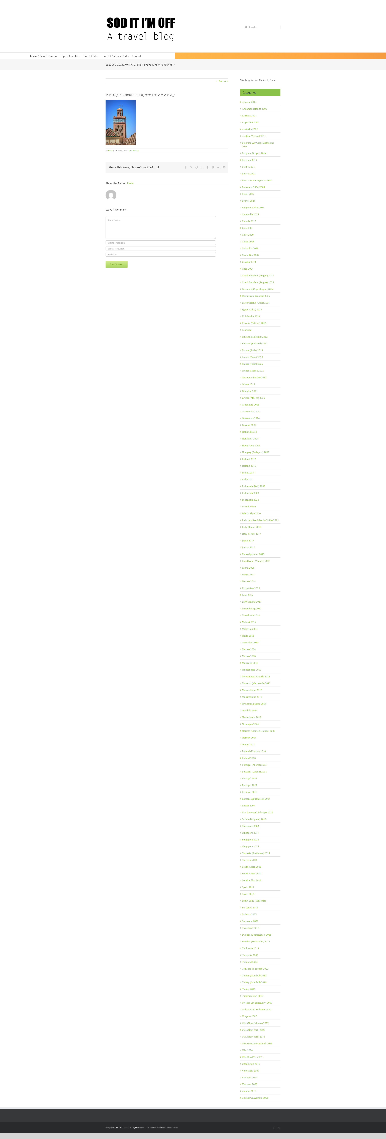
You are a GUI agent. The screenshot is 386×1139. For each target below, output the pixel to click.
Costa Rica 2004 (250, 255)
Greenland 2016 (250, 404)
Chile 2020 (248, 234)
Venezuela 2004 (250, 1070)
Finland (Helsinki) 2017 (255, 343)
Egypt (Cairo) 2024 (252, 309)
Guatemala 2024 (251, 418)
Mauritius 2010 (250, 642)
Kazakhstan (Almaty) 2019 (256, 561)
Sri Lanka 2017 (250, 907)
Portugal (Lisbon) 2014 (254, 771)
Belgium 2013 (249, 160)
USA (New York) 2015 (253, 1036)
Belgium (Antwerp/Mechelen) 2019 (258, 144)
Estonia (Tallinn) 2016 (254, 323)
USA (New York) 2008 (253, 1029)
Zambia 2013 (249, 1091)
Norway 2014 (249, 737)
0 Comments (134, 150)
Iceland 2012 (249, 459)
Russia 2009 (248, 805)
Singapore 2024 (250, 839)
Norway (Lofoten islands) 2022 (258, 730)
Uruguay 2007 (249, 1016)
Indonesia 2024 (250, 499)
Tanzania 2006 (250, 955)
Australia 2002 (250, 129)
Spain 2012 (248, 887)
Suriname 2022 (250, 921)
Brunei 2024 (248, 200)
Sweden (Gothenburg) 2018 (256, 934)
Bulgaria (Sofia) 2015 (253, 207)
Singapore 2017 (250, 832)
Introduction (249, 506)
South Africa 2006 (251, 866)
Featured (247, 329)
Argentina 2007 (250, 122)
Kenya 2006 (248, 567)
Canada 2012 (249, 221)
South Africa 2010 (251, 873)
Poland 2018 (249, 758)
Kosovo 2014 (249, 581)
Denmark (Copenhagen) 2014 (257, 289)
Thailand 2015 (250, 962)
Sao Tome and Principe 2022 (257, 812)
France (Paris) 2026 (252, 363)
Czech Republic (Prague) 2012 (258, 275)
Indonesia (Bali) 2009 (253, 486)
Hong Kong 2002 (251, 445)
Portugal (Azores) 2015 (254, 764)
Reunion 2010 (249, 792)
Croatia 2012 (249, 262)
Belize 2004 (248, 166)
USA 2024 (247, 1050)
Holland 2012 (249, 431)
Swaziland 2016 (250, 928)
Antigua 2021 (249, 115)
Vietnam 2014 (249, 1077)
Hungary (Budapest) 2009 (255, 452)
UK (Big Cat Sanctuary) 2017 (257, 1002)
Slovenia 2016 (249, 860)
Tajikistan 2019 (250, 948)
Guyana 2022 (249, 425)
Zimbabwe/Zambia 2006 (255, 1097)
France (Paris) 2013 (252, 350)
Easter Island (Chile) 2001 (256, 302)
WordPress (161, 1128)
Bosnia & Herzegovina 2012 (257, 180)
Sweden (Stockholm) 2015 (256, 941)
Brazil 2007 (248, 194)
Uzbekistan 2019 (251, 1063)
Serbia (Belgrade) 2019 (254, 819)
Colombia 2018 (250, 248)
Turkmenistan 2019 (252, 995)
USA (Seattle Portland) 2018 (257, 1043)
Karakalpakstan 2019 (253, 554)
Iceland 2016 (249, 465)
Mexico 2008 (249, 656)
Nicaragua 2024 (250, 724)
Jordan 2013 (248, 547)
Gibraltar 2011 (250, 391)
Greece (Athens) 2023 (253, 397)
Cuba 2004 (247, 268)
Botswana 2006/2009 (253, 187)
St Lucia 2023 (249, 914)
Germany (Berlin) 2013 (254, 377)
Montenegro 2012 (251, 669)
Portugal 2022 (249, 785)
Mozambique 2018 (252, 696)
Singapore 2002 (250, 826)
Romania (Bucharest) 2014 (256, 798)
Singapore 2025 (250, 846)
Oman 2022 (248, 744)
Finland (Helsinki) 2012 (255, 336)
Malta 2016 (248, 635)
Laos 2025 (247, 595)
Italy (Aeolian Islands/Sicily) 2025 (260, 520)
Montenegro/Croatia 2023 (256, 676)
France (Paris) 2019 (252, 357)
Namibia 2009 (249, 710)
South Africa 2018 (251, 880)
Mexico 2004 (249, 649)
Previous (223, 81)
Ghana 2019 (248, 384)
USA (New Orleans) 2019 (255, 1023)
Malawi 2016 (249, 622)
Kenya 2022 (248, 574)
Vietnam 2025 (249, 1084)
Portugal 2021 (249, 778)
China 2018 (248, 241)
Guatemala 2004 (251, 411)
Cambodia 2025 (250, 214)
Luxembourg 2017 (251, 608)
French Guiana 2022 (253, 370)
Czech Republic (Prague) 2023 (258, 282)
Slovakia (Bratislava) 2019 (256, 853)
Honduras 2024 (250, 438)
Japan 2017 (248, 540)
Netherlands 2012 (251, 717)
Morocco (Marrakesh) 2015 (256, 683)
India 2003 (248, 472)
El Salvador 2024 (251, 316)
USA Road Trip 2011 (253, 1057)
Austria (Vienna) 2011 (254, 136)
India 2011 (248, 479)
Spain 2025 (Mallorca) (254, 900)
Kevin (110, 150)
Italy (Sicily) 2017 (251, 533)
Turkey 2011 (248, 989)
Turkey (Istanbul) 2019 (254, 982)
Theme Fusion (172, 1128)
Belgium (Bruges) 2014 (254, 153)
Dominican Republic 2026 (256, 296)
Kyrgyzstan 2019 (251, 588)
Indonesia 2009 (250, 493)
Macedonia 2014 (251, 615)
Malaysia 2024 (250, 629)
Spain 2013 (248, 894)
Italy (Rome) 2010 (251, 527)
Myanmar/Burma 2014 (254, 703)
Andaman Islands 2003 (254, 108)
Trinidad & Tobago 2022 (255, 968)
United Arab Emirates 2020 (256, 1009)
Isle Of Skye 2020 (251, 513)
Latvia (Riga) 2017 (251, 601)
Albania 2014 (249, 102)
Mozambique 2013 (252, 690)
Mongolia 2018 (250, 662)
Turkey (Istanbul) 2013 (254, 975)
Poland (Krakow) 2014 (254, 751)
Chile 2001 (248, 228)
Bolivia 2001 (249, 173)
